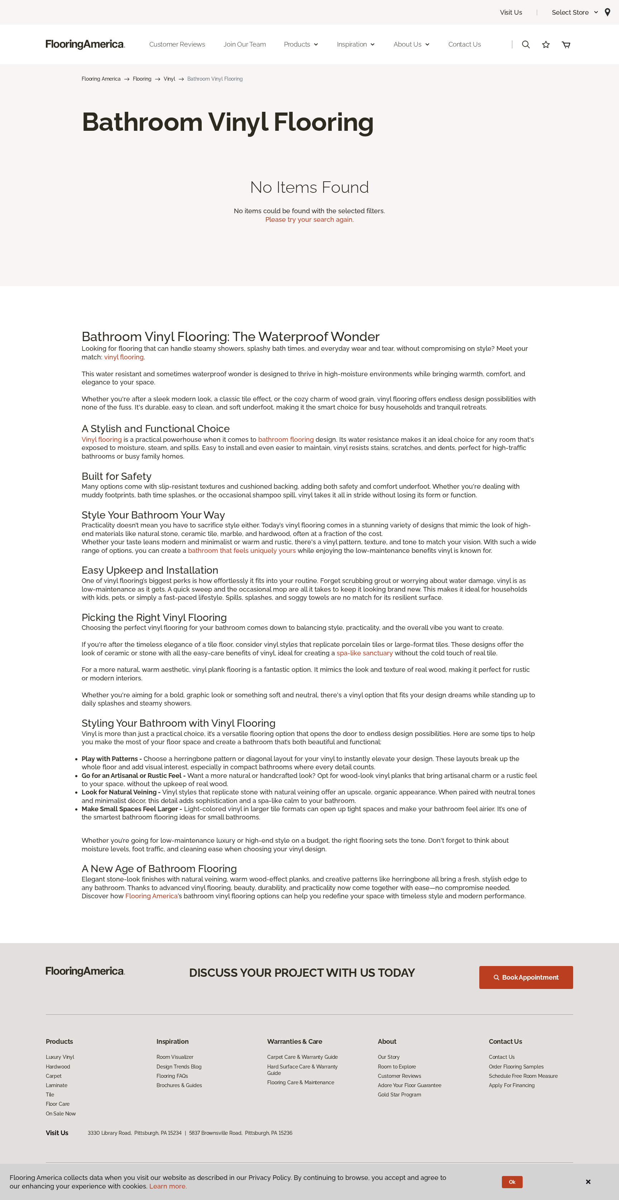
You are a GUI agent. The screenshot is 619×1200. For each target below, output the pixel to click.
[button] (575, 12)
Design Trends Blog (179, 1067)
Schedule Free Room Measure (523, 1076)
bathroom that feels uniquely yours (242, 550)
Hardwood (58, 1067)
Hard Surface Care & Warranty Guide (302, 1070)
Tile (50, 1095)
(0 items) (566, 44)
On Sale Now (61, 1114)
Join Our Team (245, 44)
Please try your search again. (309, 219)
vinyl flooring (124, 357)
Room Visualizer (175, 1057)
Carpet (54, 1076)
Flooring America (101, 79)
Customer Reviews (177, 44)
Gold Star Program (399, 1095)
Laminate (56, 1085)
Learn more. (168, 1186)
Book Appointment (530, 977)
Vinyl (169, 79)
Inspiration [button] (352, 44)
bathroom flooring (286, 439)
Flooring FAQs (172, 1076)
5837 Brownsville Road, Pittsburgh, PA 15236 (240, 1133)
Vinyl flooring (102, 439)
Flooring (142, 79)
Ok (512, 1182)
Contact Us (464, 44)
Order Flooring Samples (516, 1067)
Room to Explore (397, 1067)
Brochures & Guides (179, 1085)
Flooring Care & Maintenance (300, 1082)
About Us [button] (408, 44)
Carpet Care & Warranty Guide (302, 1057)
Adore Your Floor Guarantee (409, 1085)
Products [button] (297, 44)
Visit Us (511, 12)
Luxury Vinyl (60, 1057)
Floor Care (58, 1104)
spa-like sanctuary (365, 653)
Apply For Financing (512, 1085)
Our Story (389, 1057)
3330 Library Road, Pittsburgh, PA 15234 (134, 1133)
